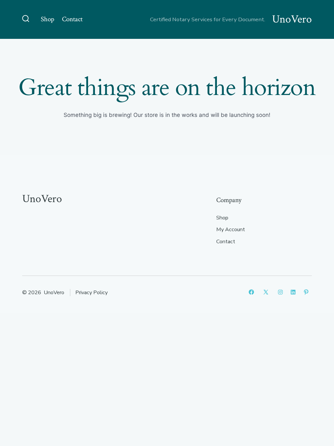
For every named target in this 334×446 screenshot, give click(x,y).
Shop (47, 19)
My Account (230, 229)
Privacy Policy (91, 292)
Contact (72, 19)
